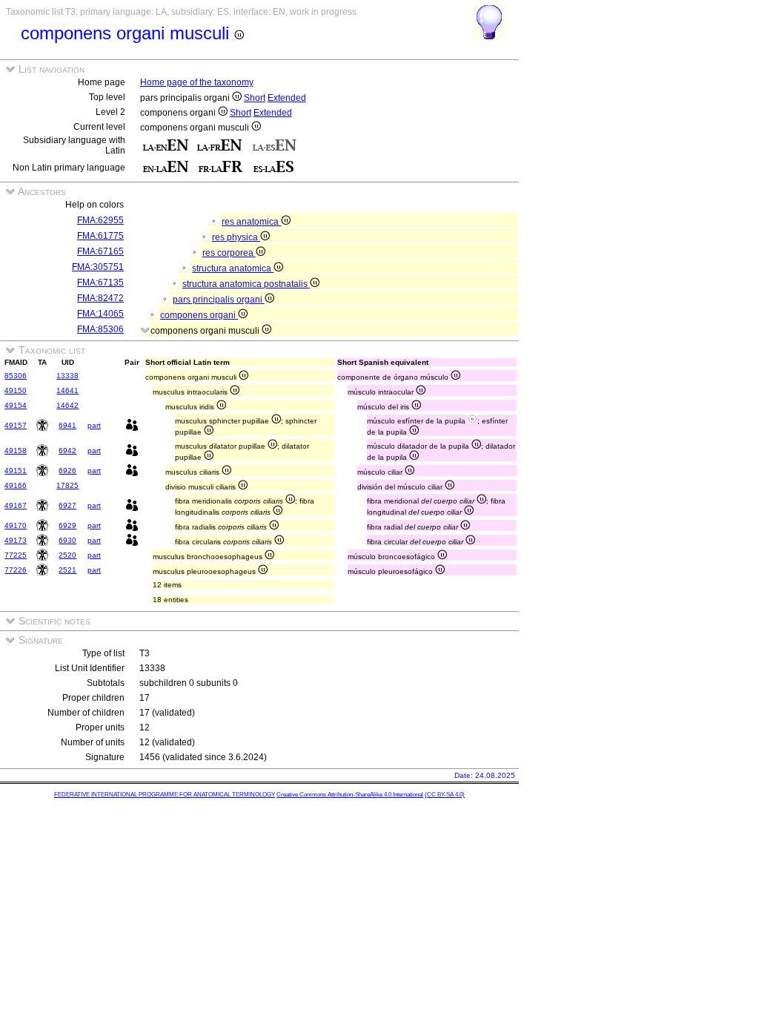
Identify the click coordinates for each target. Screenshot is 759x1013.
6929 (67, 525)
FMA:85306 (100, 329)
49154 (15, 405)
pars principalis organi (219, 299)
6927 (67, 505)
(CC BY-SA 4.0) (445, 794)
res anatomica (251, 222)
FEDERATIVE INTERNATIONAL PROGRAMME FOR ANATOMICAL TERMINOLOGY (164, 794)
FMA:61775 (100, 236)
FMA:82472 (100, 298)
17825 (67, 485)
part (94, 425)
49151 (15, 470)
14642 (67, 405)
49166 (15, 485)
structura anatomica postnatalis (246, 284)
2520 (67, 555)
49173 (15, 540)
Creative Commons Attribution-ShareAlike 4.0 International (349, 794)
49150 (15, 390)
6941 (67, 425)
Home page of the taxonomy (196, 82)
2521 (67, 570)
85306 (15, 376)
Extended (287, 98)
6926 (67, 470)
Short (254, 98)
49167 (15, 505)
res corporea (229, 253)
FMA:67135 (100, 282)
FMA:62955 (100, 220)
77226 (15, 570)
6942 (67, 450)
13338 (67, 376)
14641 (67, 390)
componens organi (199, 315)
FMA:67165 (100, 251)
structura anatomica (233, 268)
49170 (15, 525)
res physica (236, 237)
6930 (67, 540)
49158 (15, 450)
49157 (15, 425)
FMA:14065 (100, 313)
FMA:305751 (98, 267)
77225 (15, 555)
